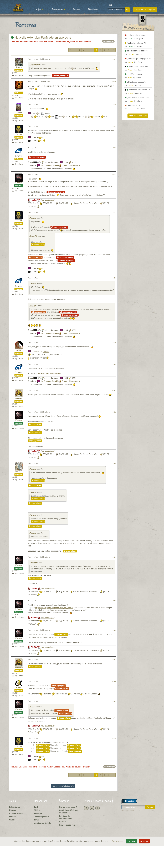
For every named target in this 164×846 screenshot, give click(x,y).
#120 (114, 738)
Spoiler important (60, 75)
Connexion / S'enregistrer (145, 9)
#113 (114, 463)
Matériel (12, 816)
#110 (114, 364)
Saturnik (18, 156)
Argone (19, 90)
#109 (114, 342)
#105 (114, 148)
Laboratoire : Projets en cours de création (73, 41)
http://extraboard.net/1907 (49, 373)
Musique (38, 813)
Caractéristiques (16, 813)
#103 (114, 104)
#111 (114, 390)
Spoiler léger (38, 244)
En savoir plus (117, 841)
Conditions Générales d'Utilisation (68, 811)
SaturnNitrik (34, 65)
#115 (114, 601)
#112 (114, 412)
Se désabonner (127, 810)
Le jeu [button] (38, 9)
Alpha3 (19, 688)
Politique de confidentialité (65, 817)
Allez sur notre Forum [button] (138, 115)
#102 (114, 82)
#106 (114, 175)
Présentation (14, 807)
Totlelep (18, 472)
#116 (114, 630)
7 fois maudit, (40, 351)
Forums (76, 9)
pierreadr (19, 399)
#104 (114, 126)
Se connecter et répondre (63, 786)
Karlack (19, 134)
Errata (36, 819)
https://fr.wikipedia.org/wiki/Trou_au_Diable (54, 607)
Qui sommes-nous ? (68, 807)
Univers (12, 810)
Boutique (93, 9)
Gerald (19, 67)
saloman (19, 113)
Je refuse (144, 841)
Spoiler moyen (35, 257)
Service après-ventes (68, 825)
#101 (114, 59)
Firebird (18, 183)
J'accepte (131, 841)
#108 (114, 278)
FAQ (36, 807)
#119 (114, 701)
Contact (62, 821)
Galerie (12, 819)
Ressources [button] (58, 9)
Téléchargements (41, 816)
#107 (114, 212)
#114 (114, 557)
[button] (111, 5)
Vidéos (37, 810)
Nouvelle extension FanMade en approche (42, 37)
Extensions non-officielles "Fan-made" (37, 41)
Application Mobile (42, 823)
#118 (114, 681)
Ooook (18, 351)
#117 (114, 659)
